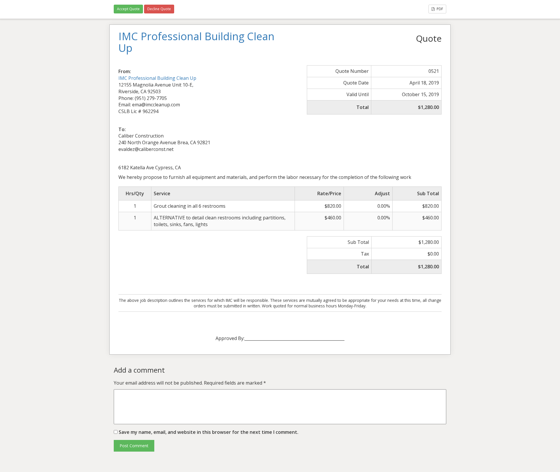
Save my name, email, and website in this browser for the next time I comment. (208, 432)
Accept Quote (128, 8)
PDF (439, 8)
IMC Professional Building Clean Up (157, 78)
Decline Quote (159, 8)
